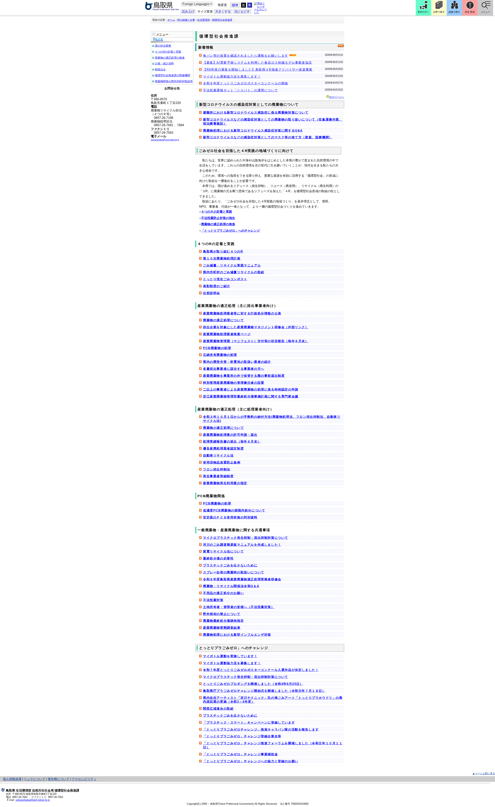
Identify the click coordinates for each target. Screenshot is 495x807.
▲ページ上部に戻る (483, 773)
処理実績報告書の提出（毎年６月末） (232, 441)
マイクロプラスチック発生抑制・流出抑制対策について (245, 537)
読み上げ (188, 11)
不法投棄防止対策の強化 (218, 218)
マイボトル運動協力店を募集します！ (232, 76)
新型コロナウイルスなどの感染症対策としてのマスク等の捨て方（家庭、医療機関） (267, 137)
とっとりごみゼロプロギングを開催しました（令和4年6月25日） (253, 683)
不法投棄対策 (213, 600)
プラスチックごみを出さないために (230, 565)
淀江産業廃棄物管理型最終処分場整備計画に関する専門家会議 (250, 396)
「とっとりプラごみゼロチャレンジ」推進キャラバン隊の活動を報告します (261, 729)
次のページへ (336, 97)
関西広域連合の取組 (218, 708)
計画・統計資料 (164, 63)
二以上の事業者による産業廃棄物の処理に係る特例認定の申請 (250, 389)
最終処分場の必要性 (218, 558)
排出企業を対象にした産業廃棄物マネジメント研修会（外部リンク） (256, 327)
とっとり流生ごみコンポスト (225, 279)
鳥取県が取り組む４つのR (223, 251)
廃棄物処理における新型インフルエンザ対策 (237, 634)
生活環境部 (203, 19)
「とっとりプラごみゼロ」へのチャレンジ (230, 230)
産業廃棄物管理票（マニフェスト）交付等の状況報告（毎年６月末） (256, 341)
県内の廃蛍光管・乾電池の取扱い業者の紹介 (237, 361)
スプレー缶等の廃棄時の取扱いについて (233, 572)
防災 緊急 (470, 12)
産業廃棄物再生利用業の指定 (225, 483)
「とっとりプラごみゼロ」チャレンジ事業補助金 (240, 754)
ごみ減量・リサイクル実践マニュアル (232, 265)
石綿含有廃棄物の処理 (220, 354)
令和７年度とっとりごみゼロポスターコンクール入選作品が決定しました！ (261, 670)
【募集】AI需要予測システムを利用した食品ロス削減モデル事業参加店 (257, 62)
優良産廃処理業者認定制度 (223, 448)
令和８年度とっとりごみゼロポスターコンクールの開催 (245, 83)
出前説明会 (211, 293)
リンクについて (34, 779)
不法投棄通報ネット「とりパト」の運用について (240, 90)
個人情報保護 (12, 779)
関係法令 (160, 69)
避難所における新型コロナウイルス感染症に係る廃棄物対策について (256, 112)
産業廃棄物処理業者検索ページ (227, 334)
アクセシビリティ (84, 779)
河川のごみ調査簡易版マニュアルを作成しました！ (242, 544)
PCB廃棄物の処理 (217, 348)
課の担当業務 (163, 45)
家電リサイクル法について (223, 551)
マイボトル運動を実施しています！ (230, 656)
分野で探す (439, 12)
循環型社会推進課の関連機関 (172, 75)
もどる (159, 39)
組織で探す (454, 12)
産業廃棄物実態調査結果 (222, 627)
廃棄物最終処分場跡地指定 (223, 620)
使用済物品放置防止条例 (222, 462)
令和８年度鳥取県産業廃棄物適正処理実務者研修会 (242, 579)
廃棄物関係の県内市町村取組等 (174, 81)
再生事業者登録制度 (218, 476)
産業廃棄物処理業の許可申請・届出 (230, 434)
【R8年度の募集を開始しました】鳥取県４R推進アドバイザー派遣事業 (257, 69)
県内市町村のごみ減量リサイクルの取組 (233, 272)
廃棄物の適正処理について (223, 320)
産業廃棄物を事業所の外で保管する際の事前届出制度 (244, 375)
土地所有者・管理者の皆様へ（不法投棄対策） (239, 607)
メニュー (485, 12)
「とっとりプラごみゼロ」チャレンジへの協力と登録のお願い (250, 761)
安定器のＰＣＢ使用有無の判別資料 (230, 517)
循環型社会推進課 (222, 19)
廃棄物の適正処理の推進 (170, 57)
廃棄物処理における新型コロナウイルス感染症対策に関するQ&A (253, 130)
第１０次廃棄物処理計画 (222, 258)
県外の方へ (423, 12)
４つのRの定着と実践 (168, 51)
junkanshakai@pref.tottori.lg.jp (33, 799)
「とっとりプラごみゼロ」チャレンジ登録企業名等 (242, 736)
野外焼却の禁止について (222, 614)
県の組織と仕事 (186, 19)
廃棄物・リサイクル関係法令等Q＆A (231, 586)
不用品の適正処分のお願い (223, 593)
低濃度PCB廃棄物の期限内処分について (234, 510)
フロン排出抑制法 (216, 469)
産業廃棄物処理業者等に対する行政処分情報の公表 (242, 313)
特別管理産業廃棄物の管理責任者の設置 (233, 382)
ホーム (171, 19)
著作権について (58, 779)
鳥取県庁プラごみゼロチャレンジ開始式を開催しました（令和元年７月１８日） (264, 690)
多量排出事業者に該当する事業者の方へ (233, 368)
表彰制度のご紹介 (216, 286)
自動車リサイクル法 (218, 455)
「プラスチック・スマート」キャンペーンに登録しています (249, 722)
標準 (235, 5)
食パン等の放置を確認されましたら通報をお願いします (245, 55)
